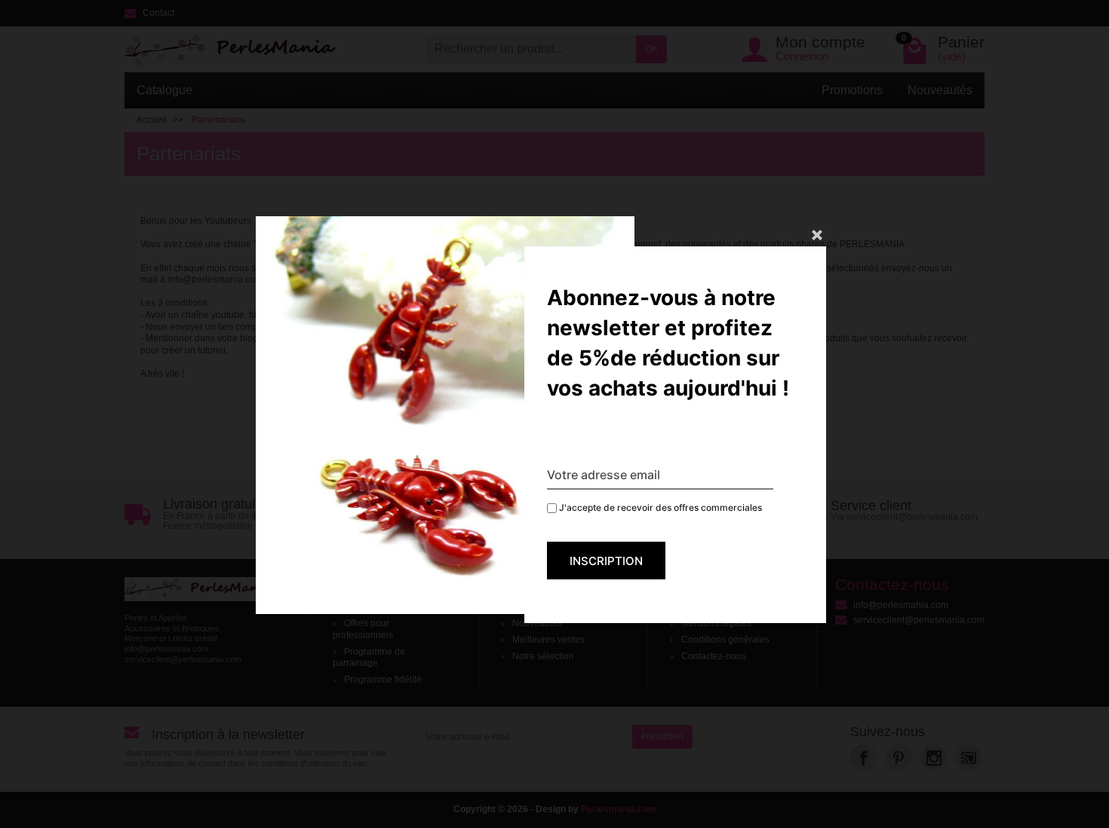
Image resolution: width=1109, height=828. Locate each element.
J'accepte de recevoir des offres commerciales (659, 507)
